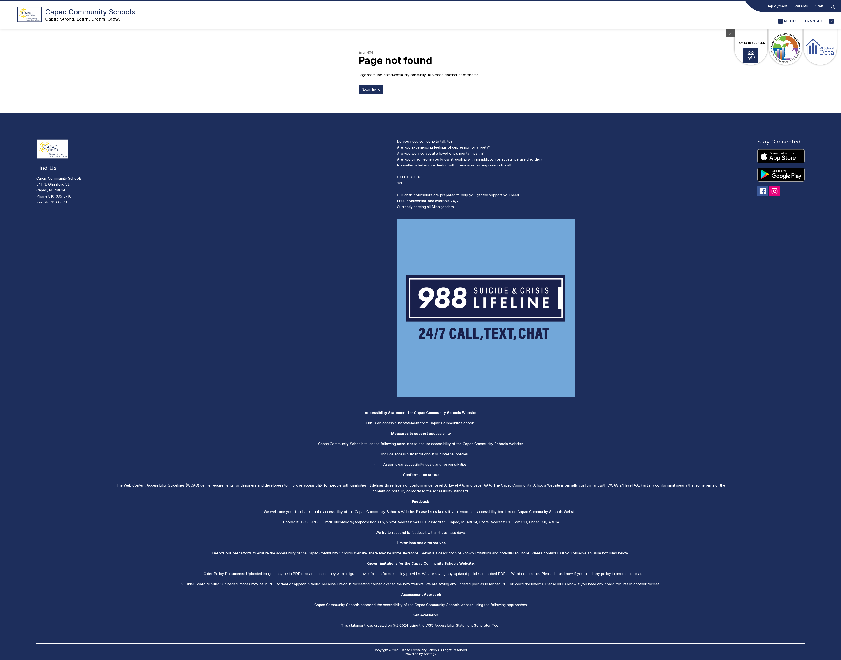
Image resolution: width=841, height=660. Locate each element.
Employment (776, 6)
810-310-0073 (55, 202)
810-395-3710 (59, 196)
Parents (801, 6)
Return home (371, 89)
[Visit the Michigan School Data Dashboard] (820, 47)
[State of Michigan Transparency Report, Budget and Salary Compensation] (785, 47)
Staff (819, 6)
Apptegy (430, 654)
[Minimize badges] (730, 33)
